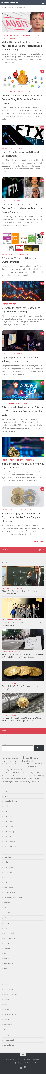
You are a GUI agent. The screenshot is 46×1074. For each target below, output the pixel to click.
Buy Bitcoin (30, 767)
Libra (35, 773)
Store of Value (9, 1020)
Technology (27, 782)
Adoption (7, 791)
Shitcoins (16, 781)
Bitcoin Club (8, 816)
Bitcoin (12, 92)
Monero (6, 959)
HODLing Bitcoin (9, 938)
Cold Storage (7, 36)
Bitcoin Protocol (14, 683)
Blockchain (5, 767)
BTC (24, 766)
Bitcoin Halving (9, 821)
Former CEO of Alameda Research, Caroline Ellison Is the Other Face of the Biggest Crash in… (22, 208)
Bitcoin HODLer (7, 761)
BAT (21, 758)
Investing (27, 773)
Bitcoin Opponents (28, 761)
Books (11, 254)
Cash (36, 767)
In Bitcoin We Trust (9, 2)
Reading (24, 778)
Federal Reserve (14, 715)
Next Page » (39, 541)
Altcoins (5, 92)
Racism (17, 652)
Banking (4, 652)
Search (4, 744)
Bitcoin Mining (17, 761)
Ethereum (28, 510)
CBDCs (40, 767)
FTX (18, 201)
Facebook (32, 770)
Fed (37, 770)
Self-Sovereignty (9, 38)
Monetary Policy (9, 964)
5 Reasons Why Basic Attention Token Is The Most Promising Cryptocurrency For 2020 (22, 411)
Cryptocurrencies (20, 36)
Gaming (20, 354)
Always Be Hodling (8, 588)
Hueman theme (34, 1063)
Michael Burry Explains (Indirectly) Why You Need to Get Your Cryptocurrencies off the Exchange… (22, 46)
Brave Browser (8, 404)
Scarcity (6, 1009)
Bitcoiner (35, 758)
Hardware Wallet (36, 36)
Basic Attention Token (13, 758)
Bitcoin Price (14, 460)
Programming (39, 776)
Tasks (20, 781)
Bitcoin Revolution (15, 620)
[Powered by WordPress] (15, 1063)
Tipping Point (8, 1035)
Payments (22, 776)
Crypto (3, 770)
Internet (6, 943)
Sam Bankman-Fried (33, 779)
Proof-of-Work (5, 778)
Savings (6, 1004)
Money (15, 776)
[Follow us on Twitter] (39, 549)
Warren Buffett (36, 781)
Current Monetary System (13, 898)
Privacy (6, 984)
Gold (22, 773)
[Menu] (43, 2)
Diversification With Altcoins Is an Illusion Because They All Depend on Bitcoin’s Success (23, 99)
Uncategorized (9, 1040)
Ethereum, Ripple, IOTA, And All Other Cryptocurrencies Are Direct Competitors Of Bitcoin (22, 517)
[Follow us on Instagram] (43, 549)
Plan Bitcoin (29, 776)
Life (38, 773)
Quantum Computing (15, 778)
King (32, 773)
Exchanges (26, 770)
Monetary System (7, 776)
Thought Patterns (10, 1030)
